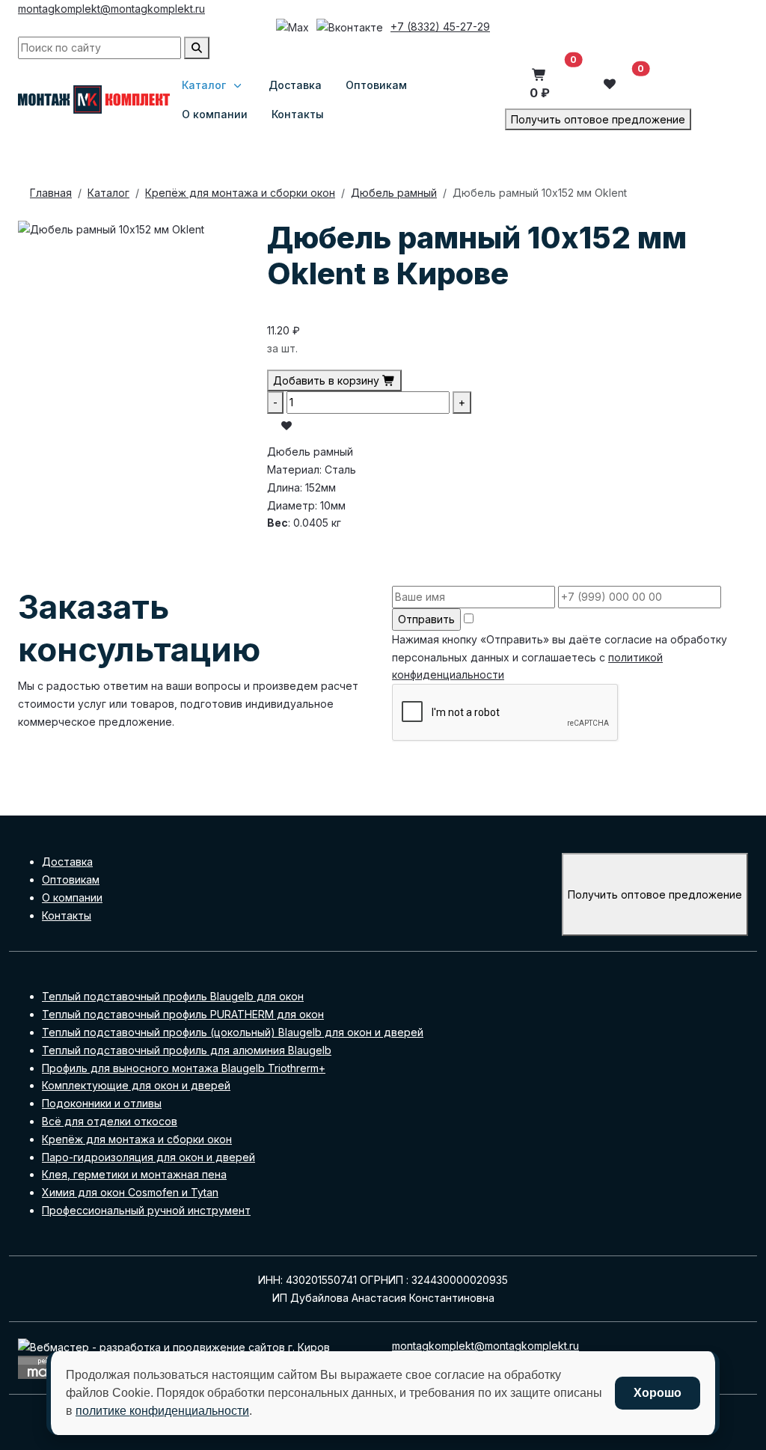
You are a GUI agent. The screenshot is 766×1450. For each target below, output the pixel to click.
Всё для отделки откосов (109, 1121)
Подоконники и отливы (102, 1103)
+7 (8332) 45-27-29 (440, 26)
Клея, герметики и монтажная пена (134, 1174)
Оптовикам (70, 879)
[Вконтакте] (349, 27)
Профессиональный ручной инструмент (146, 1210)
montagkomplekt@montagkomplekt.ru (111, 8)
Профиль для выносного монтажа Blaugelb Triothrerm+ (183, 1068)
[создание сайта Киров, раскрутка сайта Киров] (174, 1345)
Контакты (66, 915)
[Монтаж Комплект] (94, 99)
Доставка (67, 861)
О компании (72, 897)
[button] (539, 83)
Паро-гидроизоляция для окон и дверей (148, 1157)
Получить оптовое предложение (598, 119)
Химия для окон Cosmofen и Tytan (130, 1192)
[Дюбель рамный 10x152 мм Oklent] (111, 228)
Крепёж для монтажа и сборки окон (137, 1139)
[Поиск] (196, 48)
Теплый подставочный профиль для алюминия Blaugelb (186, 1050)
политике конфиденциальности (162, 1410)
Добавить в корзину (327, 380)
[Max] (292, 27)
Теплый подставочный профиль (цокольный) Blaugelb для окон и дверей (232, 1032)
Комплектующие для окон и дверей (136, 1085)
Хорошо (657, 1392)
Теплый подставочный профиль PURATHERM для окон (183, 1014)
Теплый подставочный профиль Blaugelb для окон (173, 996)
